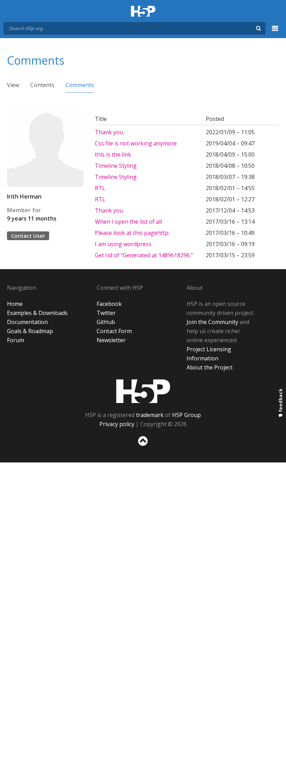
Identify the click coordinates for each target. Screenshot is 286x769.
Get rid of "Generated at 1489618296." (144, 255)
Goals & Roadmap (30, 331)
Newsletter (111, 340)
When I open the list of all (128, 221)
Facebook (109, 304)
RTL (100, 188)
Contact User (28, 235)
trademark (150, 415)
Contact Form (114, 331)
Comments (80, 85)
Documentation (27, 322)
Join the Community (212, 322)
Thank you (109, 132)
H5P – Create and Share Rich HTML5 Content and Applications (143, 12)
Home (15, 304)
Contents (42, 85)
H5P (143, 391)
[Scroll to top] (143, 447)
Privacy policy (116, 424)
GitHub (106, 322)
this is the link (113, 154)
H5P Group (186, 415)
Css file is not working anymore (136, 143)
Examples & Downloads (37, 313)
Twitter (106, 313)
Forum (15, 340)
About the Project (210, 367)
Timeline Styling (116, 166)
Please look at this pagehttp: (132, 233)
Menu (275, 32)
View (13, 85)
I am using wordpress (124, 244)
